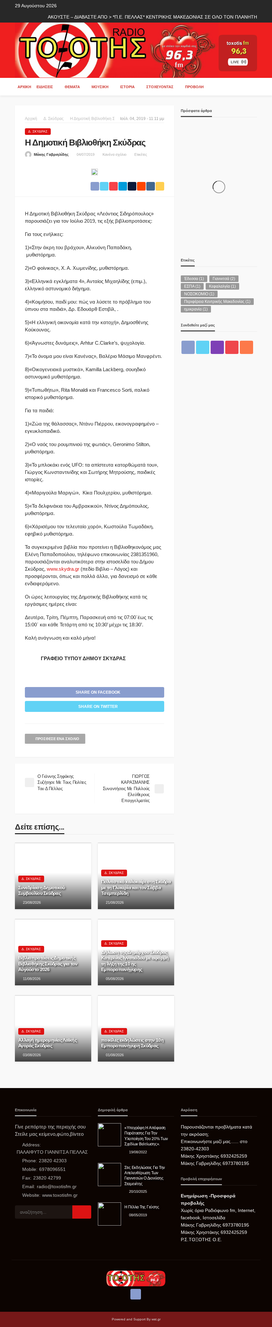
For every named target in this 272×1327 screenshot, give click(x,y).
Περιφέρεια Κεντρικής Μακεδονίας (217, 301)
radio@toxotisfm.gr (57, 1186)
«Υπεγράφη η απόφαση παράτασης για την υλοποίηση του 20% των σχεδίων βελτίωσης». (146, 1135)
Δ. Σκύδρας (37, 131)
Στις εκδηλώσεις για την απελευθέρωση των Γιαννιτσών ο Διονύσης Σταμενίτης (144, 1175)
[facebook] (188, 347)
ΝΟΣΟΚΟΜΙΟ (199, 294)
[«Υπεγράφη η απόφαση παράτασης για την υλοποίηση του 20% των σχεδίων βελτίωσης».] (109, 1134)
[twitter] (202, 347)
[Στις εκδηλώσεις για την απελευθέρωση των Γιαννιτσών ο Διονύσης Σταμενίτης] (109, 1174)
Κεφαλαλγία (222, 286)
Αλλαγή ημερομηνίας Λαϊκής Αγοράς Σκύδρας (47, 1043)
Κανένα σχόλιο (114, 154)
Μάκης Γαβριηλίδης (51, 154)
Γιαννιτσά (224, 278)
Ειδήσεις (44, 87)
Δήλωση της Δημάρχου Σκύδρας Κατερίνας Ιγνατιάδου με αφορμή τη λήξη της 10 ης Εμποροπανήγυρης (135, 961)
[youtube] (232, 347)
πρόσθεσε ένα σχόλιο (57, 739)
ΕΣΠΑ (192, 286)
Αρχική (24, 87)
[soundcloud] (246, 347)
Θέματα (72, 87)
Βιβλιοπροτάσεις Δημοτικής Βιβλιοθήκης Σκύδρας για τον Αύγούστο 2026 (48, 963)
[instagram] (217, 347)
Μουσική (100, 87)
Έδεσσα (194, 278)
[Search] (251, 86)
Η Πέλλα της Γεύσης (141, 1207)
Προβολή (194, 87)
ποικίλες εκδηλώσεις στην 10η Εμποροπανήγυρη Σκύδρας (132, 1043)
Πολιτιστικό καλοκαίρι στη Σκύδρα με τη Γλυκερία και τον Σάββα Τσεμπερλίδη (136, 887)
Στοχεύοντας (159, 87)
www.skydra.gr (63, 569)
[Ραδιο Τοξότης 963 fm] (117, 49)
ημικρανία (196, 309)
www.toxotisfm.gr (60, 1195)
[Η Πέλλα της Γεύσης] (109, 1214)
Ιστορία (127, 87)
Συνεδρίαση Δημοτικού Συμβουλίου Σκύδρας (41, 890)
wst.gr (156, 1319)
